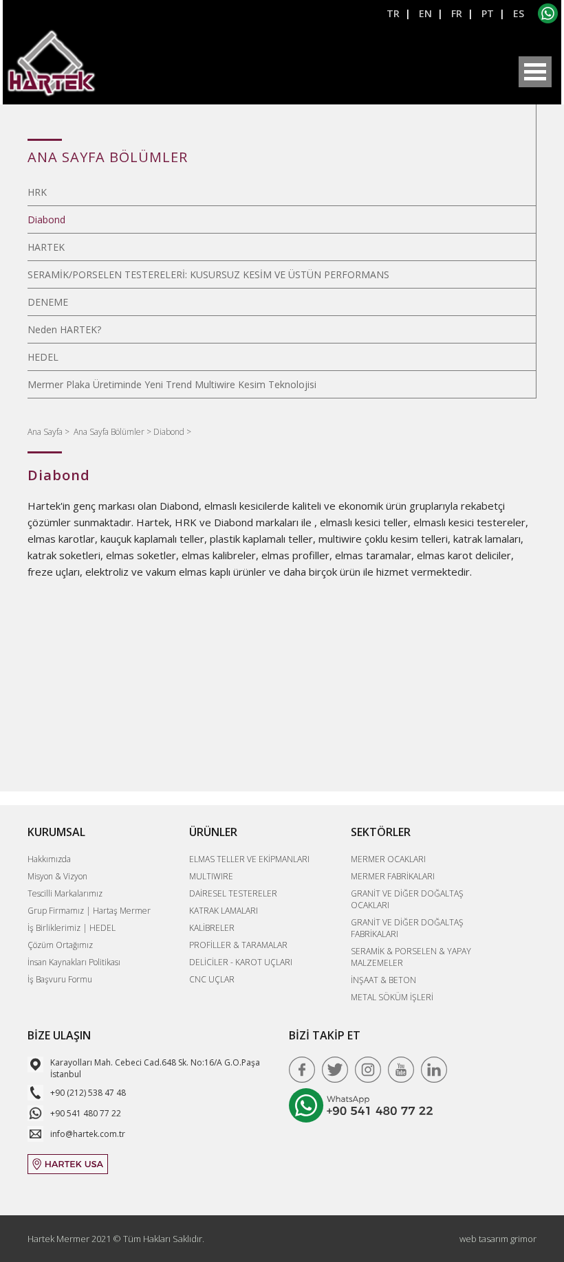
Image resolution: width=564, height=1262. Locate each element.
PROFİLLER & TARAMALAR (238, 945)
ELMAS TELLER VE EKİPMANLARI (249, 859)
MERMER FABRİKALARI (393, 876)
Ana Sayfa (46, 432)
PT (487, 13)
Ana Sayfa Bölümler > (113, 432)
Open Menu (535, 71)
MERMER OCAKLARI (388, 859)
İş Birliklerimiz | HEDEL (72, 928)
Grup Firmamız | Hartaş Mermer (89, 910)
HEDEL (43, 356)
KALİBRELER (212, 928)
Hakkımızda (49, 859)
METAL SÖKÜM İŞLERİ (392, 997)
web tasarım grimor (497, 1238)
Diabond (46, 219)
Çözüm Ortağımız (60, 945)
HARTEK (46, 246)
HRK (37, 192)
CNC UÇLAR (212, 979)
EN (425, 13)
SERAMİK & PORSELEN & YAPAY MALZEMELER (411, 957)
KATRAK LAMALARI (223, 910)
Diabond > (172, 432)
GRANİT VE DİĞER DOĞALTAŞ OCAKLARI (407, 899)
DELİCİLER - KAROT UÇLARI (240, 962)
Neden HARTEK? (64, 329)
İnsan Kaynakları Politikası (74, 962)
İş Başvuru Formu (60, 979)
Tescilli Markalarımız (65, 893)
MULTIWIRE (211, 876)
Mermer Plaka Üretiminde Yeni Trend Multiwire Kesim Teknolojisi (172, 384)
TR (393, 13)
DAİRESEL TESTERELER (233, 893)
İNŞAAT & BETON (383, 980)
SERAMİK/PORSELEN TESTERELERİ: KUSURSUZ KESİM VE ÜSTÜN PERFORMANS (208, 274)
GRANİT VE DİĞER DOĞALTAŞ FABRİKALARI (407, 928)
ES (518, 13)
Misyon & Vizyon (57, 876)
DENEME (48, 301)
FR (456, 13)
